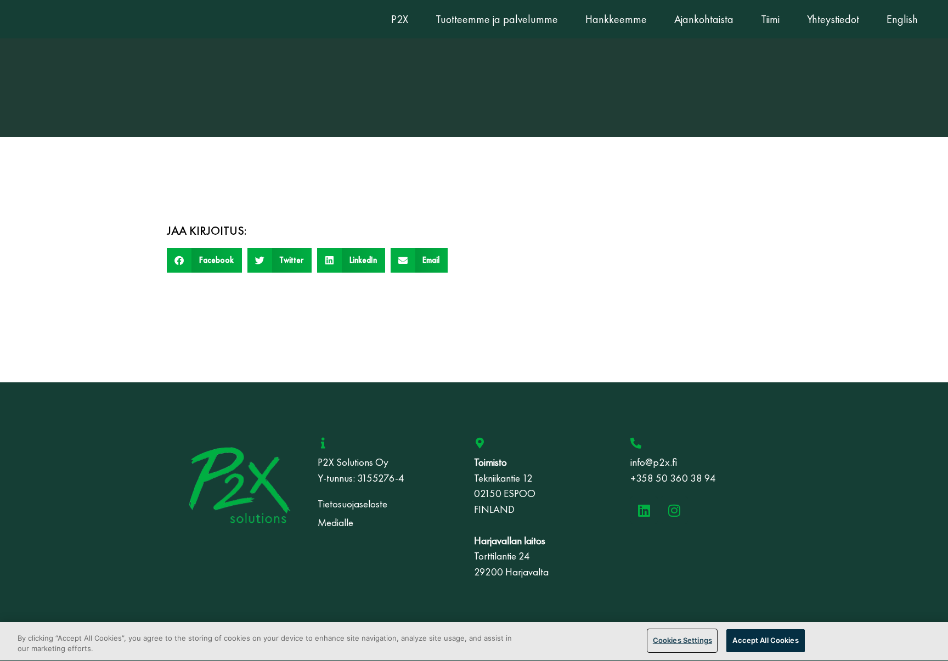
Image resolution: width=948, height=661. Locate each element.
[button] (204, 260)
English (902, 19)
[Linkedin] (644, 510)
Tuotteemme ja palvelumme (497, 19)
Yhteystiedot (833, 19)
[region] (474, 641)
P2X (399, 19)
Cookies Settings (682, 640)
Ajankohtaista (703, 19)
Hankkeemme (616, 19)
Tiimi (770, 19)
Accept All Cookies (765, 640)
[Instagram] (674, 510)
